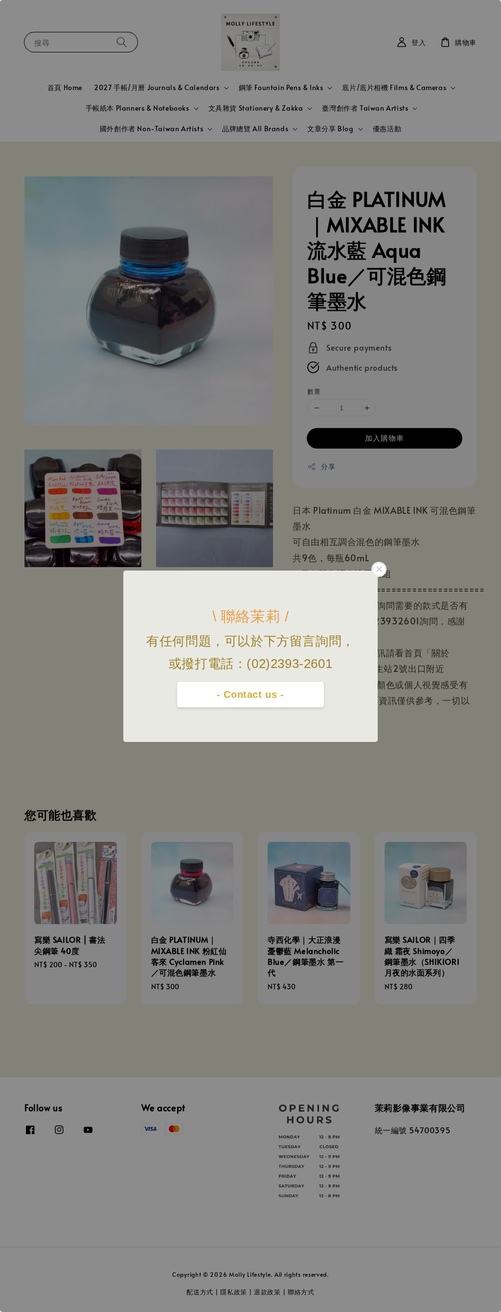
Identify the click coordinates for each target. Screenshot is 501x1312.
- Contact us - (250, 694)
